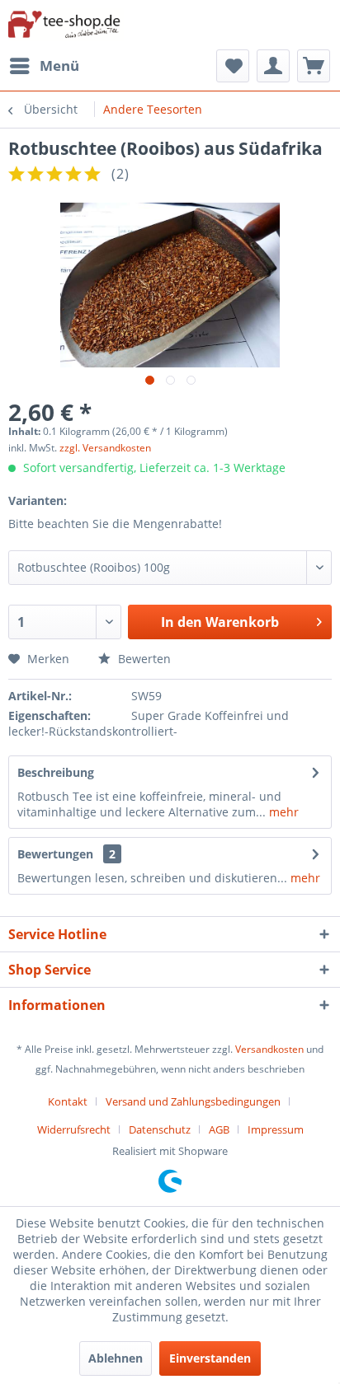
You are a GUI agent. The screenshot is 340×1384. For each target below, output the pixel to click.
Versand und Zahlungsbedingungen (193, 1101)
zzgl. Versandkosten (105, 448)
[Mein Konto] (273, 65)
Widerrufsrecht (74, 1129)
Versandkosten (269, 1049)
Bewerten (143, 658)
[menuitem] (43, 65)
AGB (219, 1129)
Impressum (276, 1129)
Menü (59, 65)
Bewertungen (55, 854)
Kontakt (67, 1101)
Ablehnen (115, 1358)
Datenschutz (160, 1129)
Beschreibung (55, 772)
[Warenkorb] (313, 65)
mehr (282, 812)
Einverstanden (210, 1358)
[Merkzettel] (232, 65)
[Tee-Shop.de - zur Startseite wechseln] (66, 24)
